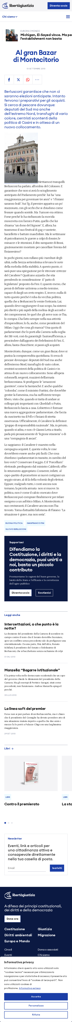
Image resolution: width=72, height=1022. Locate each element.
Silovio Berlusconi (16, 529)
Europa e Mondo (17, 941)
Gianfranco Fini (35, 523)
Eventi (8, 955)
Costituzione (14, 929)
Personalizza (36, 1006)
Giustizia (45, 929)
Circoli (8, 949)
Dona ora (12, 919)
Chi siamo (8, 16)
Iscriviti (57, 868)
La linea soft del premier (25, 709)
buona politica (14, 523)
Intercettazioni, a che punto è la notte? (31, 626)
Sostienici (44, 592)
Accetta (36, 997)
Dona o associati (48, 949)
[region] (36, 989)
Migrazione (46, 935)
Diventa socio (58, 5)
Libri (7, 748)
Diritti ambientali (18, 935)
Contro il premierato (21, 804)
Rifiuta (36, 1015)
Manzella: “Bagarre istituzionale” (32, 670)
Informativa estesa (30, 988)
